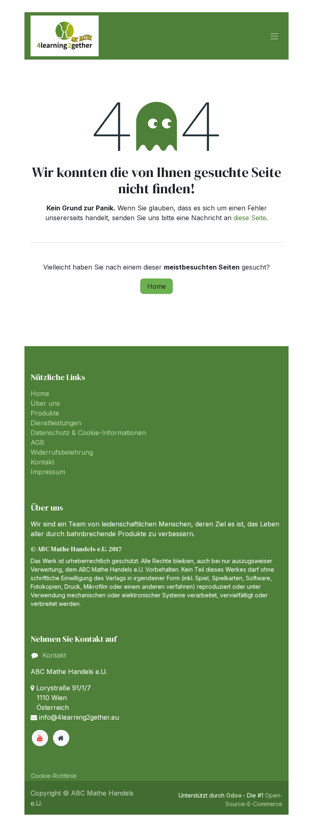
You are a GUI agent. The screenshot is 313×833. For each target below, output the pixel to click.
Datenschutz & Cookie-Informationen (88, 433)
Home (156, 286)
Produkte (45, 413)
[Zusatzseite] (61, 738)
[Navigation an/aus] (274, 35)
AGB (37, 442)
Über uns (45, 403)
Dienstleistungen (56, 423)
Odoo (234, 795)
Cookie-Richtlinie (54, 775)
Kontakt (42, 462)
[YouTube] (40, 738)
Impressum (48, 472)
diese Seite (250, 218)
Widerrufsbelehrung (62, 452)
